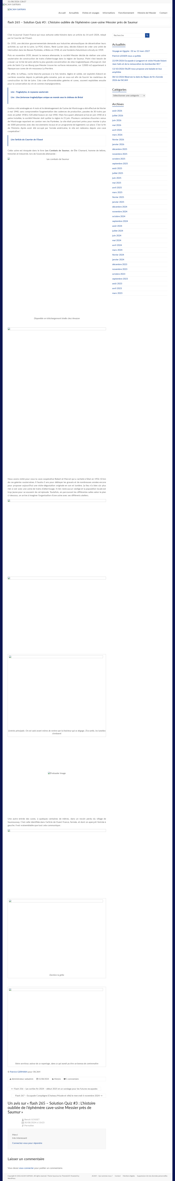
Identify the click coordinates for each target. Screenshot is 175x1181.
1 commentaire (72, 1079)
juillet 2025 (117, 173)
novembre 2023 (119, 269)
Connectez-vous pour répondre (27, 1143)
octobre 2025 (118, 159)
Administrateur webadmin (22, 1079)
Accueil (62, 13)
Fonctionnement (126, 13)
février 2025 (118, 197)
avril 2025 (117, 188)
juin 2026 (116, 120)
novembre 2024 (119, 212)
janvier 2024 (118, 259)
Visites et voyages (90, 13)
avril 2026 (117, 130)
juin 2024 (116, 235)
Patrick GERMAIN (18, 1072)
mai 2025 (116, 183)
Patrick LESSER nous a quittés (126, 56)
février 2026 (118, 140)
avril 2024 (117, 245)
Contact (163, 13)
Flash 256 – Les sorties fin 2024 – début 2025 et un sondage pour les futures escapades (54, 1089)
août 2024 (117, 226)
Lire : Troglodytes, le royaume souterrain (29, 92)
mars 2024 (117, 250)
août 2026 (117, 111)
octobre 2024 (118, 216)
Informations (109, 13)
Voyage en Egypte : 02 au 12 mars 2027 (131, 51)
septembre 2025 (120, 164)
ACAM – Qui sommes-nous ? (102, 1176)
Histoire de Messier (147, 13)
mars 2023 (117, 293)
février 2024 (118, 255)
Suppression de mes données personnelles (152, 1176)
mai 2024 (116, 240)
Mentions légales (129, 1176)
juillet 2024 (117, 231)
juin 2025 (116, 178)
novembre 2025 (119, 154)
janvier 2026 (118, 144)
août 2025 (117, 168)
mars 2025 (117, 192)
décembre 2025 (119, 149)
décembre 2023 (119, 264)
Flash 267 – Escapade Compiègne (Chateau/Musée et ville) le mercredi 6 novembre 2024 (58, 1096)
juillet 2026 (117, 116)
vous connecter (26, 1168)
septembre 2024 (120, 221)
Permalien (29, 1126)
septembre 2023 (120, 279)
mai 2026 (116, 125)
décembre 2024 (119, 207)
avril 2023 (117, 288)
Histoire (57, 1079)
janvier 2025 (118, 202)
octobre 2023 (118, 274)
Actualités (74, 13)
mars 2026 (117, 135)
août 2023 (117, 283)
